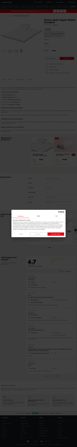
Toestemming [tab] (20, 216)
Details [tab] (38, 216)
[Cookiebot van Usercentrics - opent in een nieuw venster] (59, 212)
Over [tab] (57, 216)
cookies (59, 227)
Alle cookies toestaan (55, 234)
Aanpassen (37, 234)
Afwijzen (21, 234)
